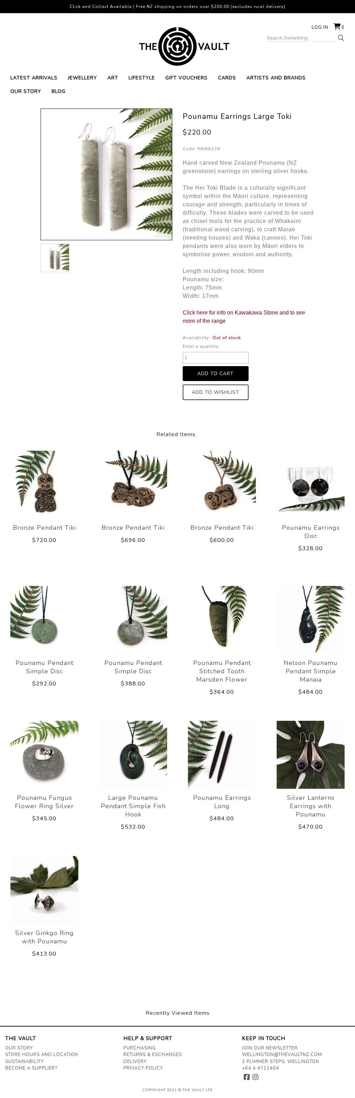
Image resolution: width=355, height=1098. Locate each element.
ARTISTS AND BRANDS (276, 78)
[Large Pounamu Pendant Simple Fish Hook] (133, 755)
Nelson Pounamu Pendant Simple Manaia (311, 671)
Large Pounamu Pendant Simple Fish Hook (133, 806)
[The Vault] (177, 46)
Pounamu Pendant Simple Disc (44, 667)
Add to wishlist (215, 392)
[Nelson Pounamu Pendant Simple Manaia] (311, 619)
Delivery (135, 1061)
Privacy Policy (143, 1068)
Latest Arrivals (34, 78)
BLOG (59, 91)
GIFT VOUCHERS (186, 78)
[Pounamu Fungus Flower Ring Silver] (44, 755)
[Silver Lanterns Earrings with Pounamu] (311, 755)
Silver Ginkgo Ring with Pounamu (44, 937)
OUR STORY (25, 91)
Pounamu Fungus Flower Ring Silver (44, 802)
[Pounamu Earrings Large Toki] (55, 258)
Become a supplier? (31, 1068)
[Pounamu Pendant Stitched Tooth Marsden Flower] (222, 619)
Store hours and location (41, 1055)
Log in (320, 27)
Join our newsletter (270, 1048)
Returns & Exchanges (152, 1055)
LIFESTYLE (142, 78)
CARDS (227, 78)
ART (112, 78)
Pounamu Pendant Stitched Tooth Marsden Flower (222, 671)
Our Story (19, 1048)
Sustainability (24, 1061)
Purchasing (139, 1048)
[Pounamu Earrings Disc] (311, 484)
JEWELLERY (82, 78)
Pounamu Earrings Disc (311, 532)
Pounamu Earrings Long (222, 802)
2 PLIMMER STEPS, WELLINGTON (280, 1061)
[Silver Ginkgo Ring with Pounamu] (44, 890)
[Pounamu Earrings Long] (222, 755)
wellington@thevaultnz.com (282, 1055)
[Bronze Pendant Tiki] (44, 484)
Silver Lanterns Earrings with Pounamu (311, 806)
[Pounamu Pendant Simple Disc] (44, 619)
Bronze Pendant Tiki (44, 528)
